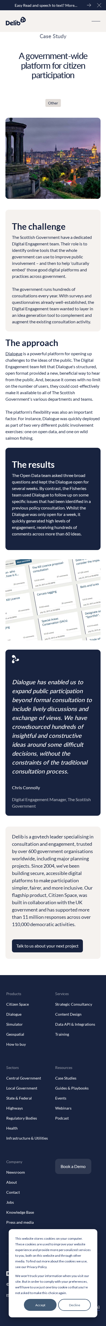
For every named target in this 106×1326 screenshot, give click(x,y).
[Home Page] (16, 21)
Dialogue (13, 353)
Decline (74, 1305)
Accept (40, 1305)
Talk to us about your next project (47, 945)
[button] (99, 5)
